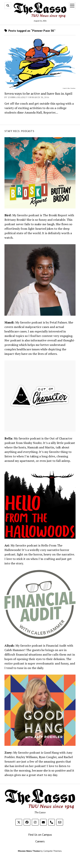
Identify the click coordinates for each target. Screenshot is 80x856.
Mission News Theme (29, 850)
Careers (40, 841)
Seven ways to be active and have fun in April (38, 93)
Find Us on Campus (40, 834)
